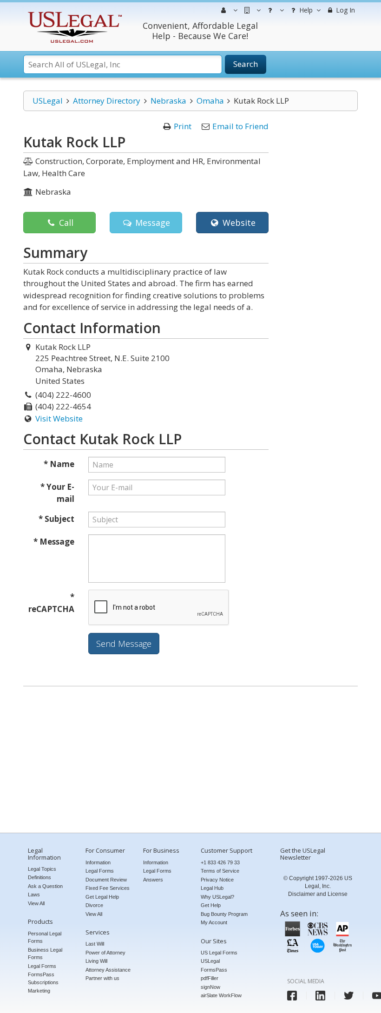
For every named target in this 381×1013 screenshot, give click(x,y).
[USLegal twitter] (349, 995)
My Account (214, 922)
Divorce (94, 905)
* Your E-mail (57, 492)
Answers (153, 879)
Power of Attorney (105, 952)
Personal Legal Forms (44, 937)
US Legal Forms (219, 952)
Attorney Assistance (108, 970)
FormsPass (214, 970)
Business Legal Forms (45, 953)
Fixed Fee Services (107, 888)
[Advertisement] (190, 761)
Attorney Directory (106, 100)
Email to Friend (240, 126)
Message (151, 222)
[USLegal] (73, 12)
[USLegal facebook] (292, 995)
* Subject (56, 518)
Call (65, 222)
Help (305, 10)
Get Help (211, 905)
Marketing (39, 990)
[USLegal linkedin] (320, 995)
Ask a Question (45, 886)
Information (98, 862)
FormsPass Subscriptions (43, 978)
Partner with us (102, 978)
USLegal (48, 100)
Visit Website (59, 418)
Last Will (94, 944)
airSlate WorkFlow (221, 995)
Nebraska (168, 100)
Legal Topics (42, 869)
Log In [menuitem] (344, 10)
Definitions (39, 877)
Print (182, 126)
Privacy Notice (217, 879)
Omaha (210, 100)
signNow (210, 987)
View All (36, 903)
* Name (59, 464)
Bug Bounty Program (224, 914)
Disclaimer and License (318, 894)
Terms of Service (220, 871)
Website (238, 222)
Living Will (96, 961)
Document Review (106, 879)
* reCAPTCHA (51, 603)
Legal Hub (212, 888)
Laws (34, 894)
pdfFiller (209, 978)
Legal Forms (42, 966)
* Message (53, 541)
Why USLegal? (217, 897)
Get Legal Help (102, 897)
